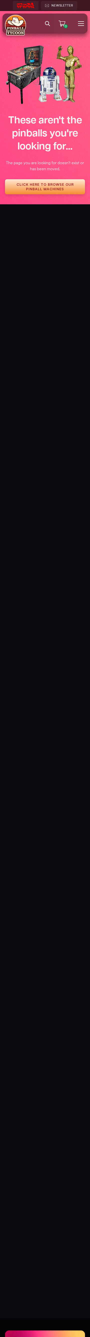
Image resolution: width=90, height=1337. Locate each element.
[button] (80, 24)
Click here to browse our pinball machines (45, 186)
